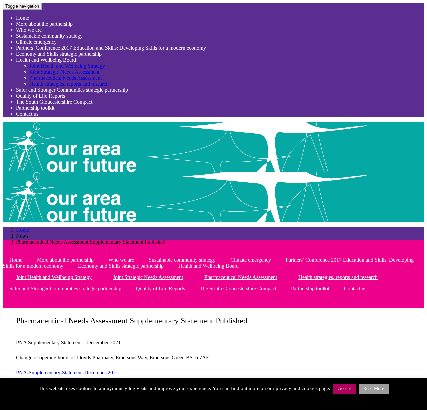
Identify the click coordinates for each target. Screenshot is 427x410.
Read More (373, 388)
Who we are (29, 30)
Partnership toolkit (35, 108)
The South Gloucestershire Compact (54, 102)
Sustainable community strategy (49, 36)
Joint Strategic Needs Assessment (64, 72)
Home (22, 18)
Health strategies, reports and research (69, 84)
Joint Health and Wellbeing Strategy (67, 66)
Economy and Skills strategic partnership (59, 54)
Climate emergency (36, 42)
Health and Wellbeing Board (46, 60)
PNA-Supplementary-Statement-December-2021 (67, 372)
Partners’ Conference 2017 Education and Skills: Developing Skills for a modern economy (111, 48)
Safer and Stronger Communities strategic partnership (72, 90)
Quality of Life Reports (40, 96)
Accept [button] (344, 388)
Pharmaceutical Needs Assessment (65, 78)
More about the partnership (44, 24)
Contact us (27, 114)
